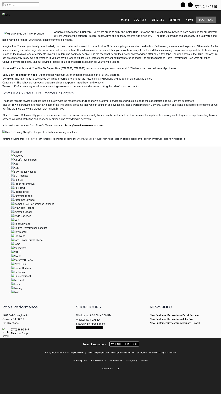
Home (125, 19)
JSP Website (153, 352)
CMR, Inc (142, 352)
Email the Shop (19, 333)
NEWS (189, 19)
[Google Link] (190, 4)
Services (158, 19)
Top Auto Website (168, 352)
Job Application (115, 360)
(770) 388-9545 (206, 6)
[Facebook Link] (183, 4)
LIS (118, 369)
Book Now (206, 19)
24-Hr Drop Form (80, 360)
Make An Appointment (89, 327)
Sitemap (144, 360)
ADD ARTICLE (107, 369)
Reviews (175, 19)
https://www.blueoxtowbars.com (84, 125)
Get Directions (10, 323)
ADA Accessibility (98, 360)
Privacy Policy (131, 360)
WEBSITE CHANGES (124, 344)
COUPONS (140, 19)
